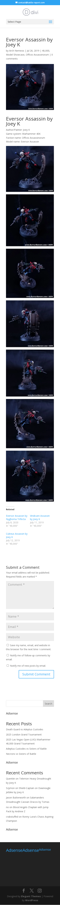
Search (48, 703)
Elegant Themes (31, 896)
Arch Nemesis (16, 50)
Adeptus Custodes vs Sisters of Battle (26, 748)
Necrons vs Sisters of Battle (21, 753)
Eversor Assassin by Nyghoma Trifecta (16, 517)
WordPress (31, 900)
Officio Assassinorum (37, 54)
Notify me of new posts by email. (28, 665)
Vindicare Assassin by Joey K (40, 517)
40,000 (45, 50)
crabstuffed (12, 816)
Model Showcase (15, 54)
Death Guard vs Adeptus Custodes (24, 729)
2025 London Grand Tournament (24, 734)
